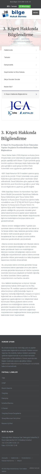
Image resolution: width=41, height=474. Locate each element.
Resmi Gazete (7, 388)
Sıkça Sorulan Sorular (12, 79)
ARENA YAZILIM (34, 468)
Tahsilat (7, 57)
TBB (3, 378)
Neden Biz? (8, 87)
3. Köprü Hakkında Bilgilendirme (15, 94)
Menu (35, 12)
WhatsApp (25, 6)
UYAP (4, 383)
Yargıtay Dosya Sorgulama (11, 413)
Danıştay (5, 398)
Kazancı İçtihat (7, 423)
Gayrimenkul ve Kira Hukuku (14, 72)
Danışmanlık (8, 65)
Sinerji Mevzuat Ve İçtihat (11, 418)
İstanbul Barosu (7, 403)
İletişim (19, 461)
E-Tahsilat (13, 6)
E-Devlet (5, 408)
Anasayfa (15, 39)
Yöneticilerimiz (26, 458)
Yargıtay (5, 393)
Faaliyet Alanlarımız (8, 461)
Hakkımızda (25, 39)
